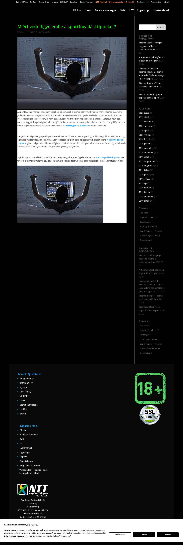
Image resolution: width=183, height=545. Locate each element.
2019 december (146, 148)
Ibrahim (55, 2)
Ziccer (22, 400)
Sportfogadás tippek (148, 226)
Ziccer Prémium (86, 2)
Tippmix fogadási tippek (150, 235)
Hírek (88, 10)
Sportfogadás (145, 222)
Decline (144, 535)
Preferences (120, 535)
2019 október (145, 157)
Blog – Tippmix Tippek (29, 465)
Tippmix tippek (146, 240)
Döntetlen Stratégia (28, 404)
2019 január (144, 192)
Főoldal (77, 10)
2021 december (146, 121)
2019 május (144, 179)
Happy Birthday (26, 378)
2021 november (146, 126)
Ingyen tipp (143, 10)
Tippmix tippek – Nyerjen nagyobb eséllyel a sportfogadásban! (150, 46)
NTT (131, 10)
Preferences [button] (65, 536)
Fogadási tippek (146, 217)
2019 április (144, 183)
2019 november (146, 152)
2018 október (145, 200)
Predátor (74, 2)
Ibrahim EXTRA (22, 2)
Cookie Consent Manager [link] (14, 525)
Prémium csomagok (105, 10)
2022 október (145, 117)
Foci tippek (144, 213)
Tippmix (158, 231)
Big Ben (33, 2)
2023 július (144, 113)
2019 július (144, 170)
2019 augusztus (146, 165)
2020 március (145, 135)
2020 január (144, 143)
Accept (168, 535)
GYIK (122, 10)
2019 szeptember (147, 161)
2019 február (145, 187)
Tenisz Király (44, 2)
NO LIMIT (64, 2)
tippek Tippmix (146, 231)
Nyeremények (162, 10)
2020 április (144, 130)
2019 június (144, 174)
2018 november (146, 196)
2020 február (145, 139)
